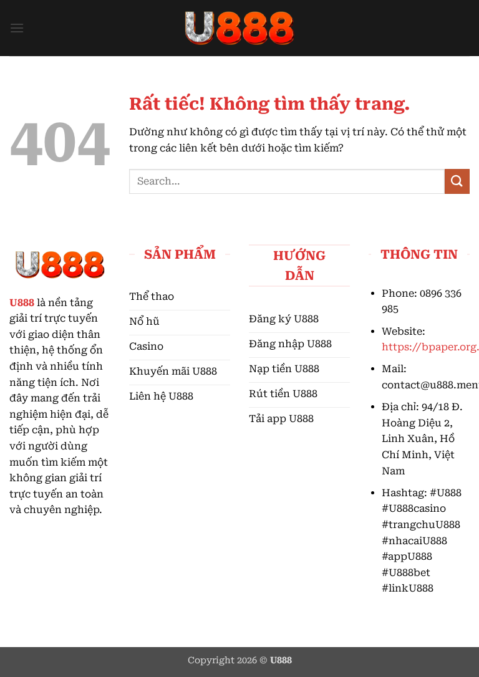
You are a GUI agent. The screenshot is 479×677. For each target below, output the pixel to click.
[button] (16, 27)
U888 (21, 303)
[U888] (239, 28)
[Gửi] (457, 181)
